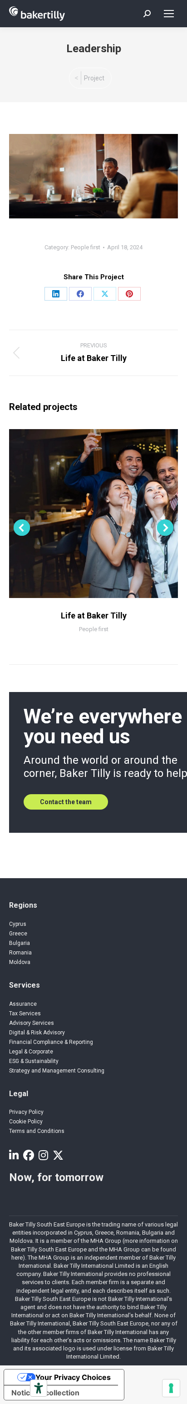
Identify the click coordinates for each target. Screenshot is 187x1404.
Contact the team (66, 802)
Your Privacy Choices (73, 1377)
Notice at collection (45, 1392)
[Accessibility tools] (38, 1388)
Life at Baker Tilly (94, 615)
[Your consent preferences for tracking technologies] (171, 1388)
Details (106, 514)
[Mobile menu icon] (169, 14)
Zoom (81, 514)
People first (85, 247)
